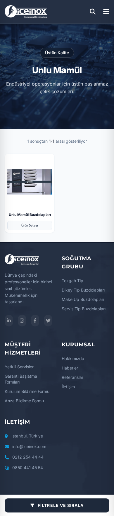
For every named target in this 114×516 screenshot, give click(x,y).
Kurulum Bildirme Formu (27, 391)
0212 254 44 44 (28, 456)
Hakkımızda (73, 358)
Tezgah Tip (72, 280)
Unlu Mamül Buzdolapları (30, 214)
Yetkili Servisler (19, 366)
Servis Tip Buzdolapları (84, 308)
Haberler (70, 367)
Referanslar (72, 377)
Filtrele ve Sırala (61, 505)
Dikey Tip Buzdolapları (83, 289)
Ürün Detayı (29, 225)
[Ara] (93, 12)
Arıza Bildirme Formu (24, 400)
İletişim (68, 386)
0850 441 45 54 (27, 467)
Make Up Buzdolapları (83, 299)
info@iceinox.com (29, 446)
